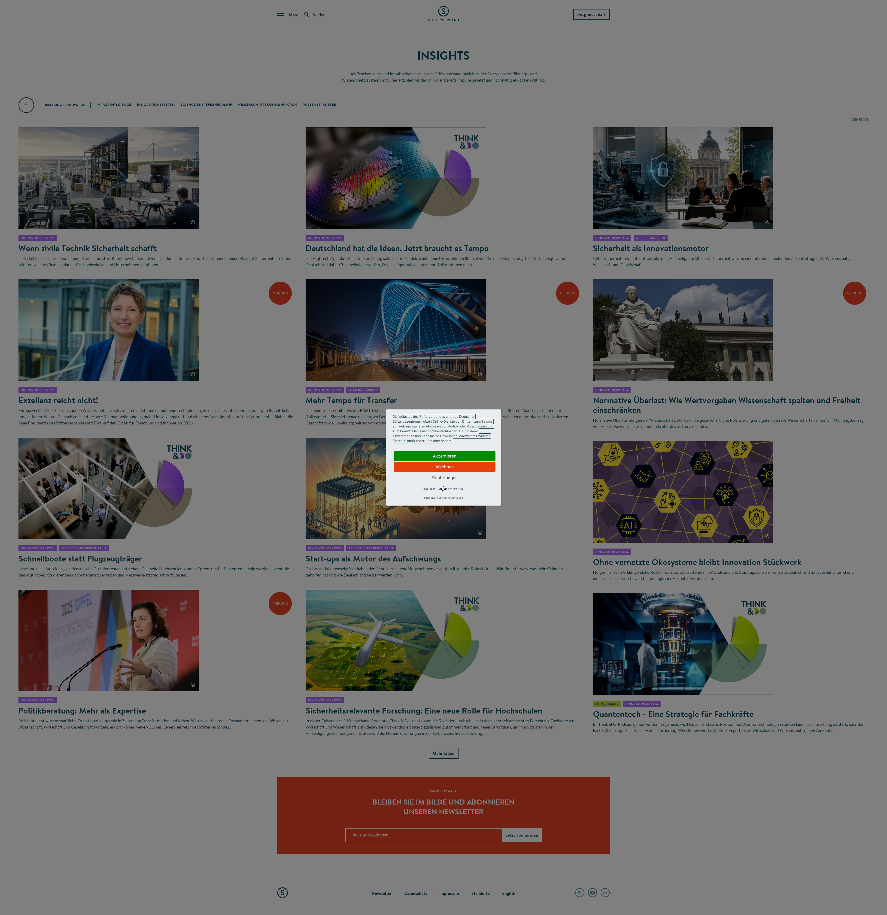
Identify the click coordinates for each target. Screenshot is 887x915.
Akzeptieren (444, 456)
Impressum (430, 497)
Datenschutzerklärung (450, 497)
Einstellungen (445, 477)
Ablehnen (444, 466)
